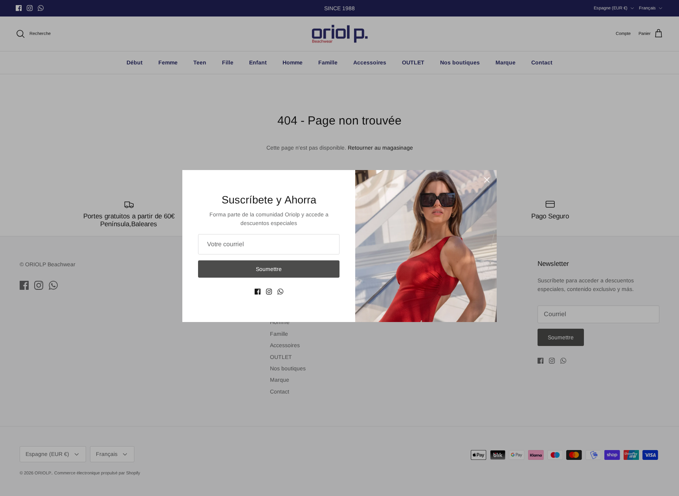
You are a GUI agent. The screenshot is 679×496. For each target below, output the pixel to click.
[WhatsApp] (280, 292)
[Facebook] (258, 292)
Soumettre (269, 269)
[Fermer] (486, 180)
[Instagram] (269, 292)
